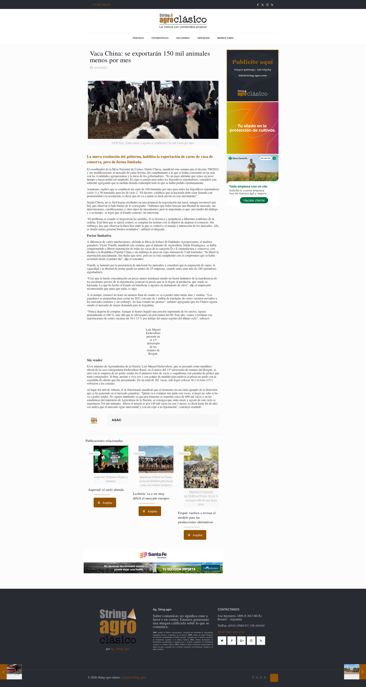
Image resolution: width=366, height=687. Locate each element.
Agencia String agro (134, 677)
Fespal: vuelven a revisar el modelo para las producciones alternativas (197, 517)
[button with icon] (222, 640)
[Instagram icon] (267, 4)
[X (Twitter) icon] (262, 4)
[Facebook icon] (257, 4)
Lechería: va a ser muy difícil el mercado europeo (151, 495)
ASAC (116, 420)
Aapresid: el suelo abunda (106, 489)
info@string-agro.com (231, 632)
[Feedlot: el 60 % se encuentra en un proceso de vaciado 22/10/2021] (355, 671)
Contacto (105, 4)
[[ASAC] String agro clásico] (183, 20)
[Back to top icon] (274, 678)
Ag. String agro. (120, 649)
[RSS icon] (272, 4)
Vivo (95, 4)
